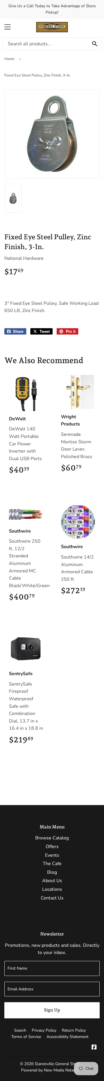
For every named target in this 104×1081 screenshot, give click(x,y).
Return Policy (74, 1030)
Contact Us (52, 898)
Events (52, 855)
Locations (52, 889)
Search (20, 1030)
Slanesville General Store (57, 1064)
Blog (52, 872)
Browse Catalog (52, 838)
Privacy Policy (44, 1030)
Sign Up (52, 1010)
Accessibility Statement (67, 1036)
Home (9, 58)
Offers (52, 846)
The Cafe (52, 863)
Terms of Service (26, 1036)
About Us (52, 881)
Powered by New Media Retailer (50, 1070)
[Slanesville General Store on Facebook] (94, 1048)
